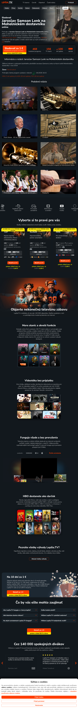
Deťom (27, 8)
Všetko (7, 8)
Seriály (20, 8)
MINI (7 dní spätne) (8, 76)
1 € (3, 42)
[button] (2, 663)
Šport (51, 8)
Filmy (13, 8)
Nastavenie (39, 705)
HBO (71, 8)
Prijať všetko (39, 697)
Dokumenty (35, 8)
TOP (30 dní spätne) (37, 76)
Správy (58, 8)
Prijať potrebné (39, 701)
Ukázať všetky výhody (39, 559)
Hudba (65, 8)
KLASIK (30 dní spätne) (22, 76)
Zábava (44, 8)
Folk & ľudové (11, 70)
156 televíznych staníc (9, 38)
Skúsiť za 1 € (18, 592)
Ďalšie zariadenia (55, 453)
